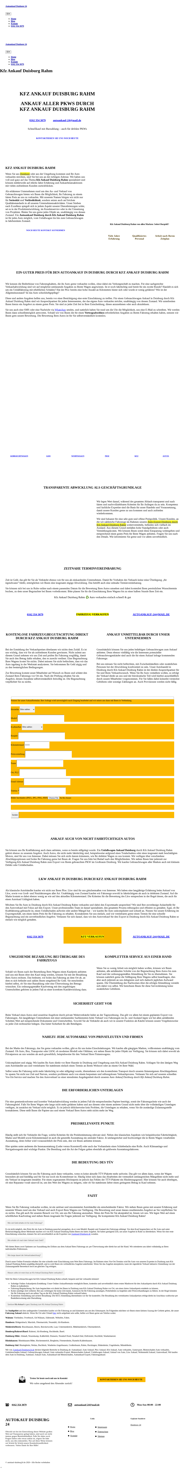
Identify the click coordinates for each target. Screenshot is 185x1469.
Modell (14, 718)
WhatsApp (60, 309)
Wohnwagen (77, 456)
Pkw (107, 456)
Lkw (48, 456)
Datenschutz (103, 1432)
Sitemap (101, 1436)
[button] (1, 1468)
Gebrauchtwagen (19, 456)
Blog (13, 21)
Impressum (102, 1427)
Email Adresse (17, 781)
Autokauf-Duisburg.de (81, 1234)
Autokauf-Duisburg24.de (23, 1350)
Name (14, 763)
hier (54, 1313)
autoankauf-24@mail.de (67, 120)
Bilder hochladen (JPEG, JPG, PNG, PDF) (29, 798)
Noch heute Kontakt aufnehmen (45, 230)
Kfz (137, 456)
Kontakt (14, 23)
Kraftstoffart (16, 727)
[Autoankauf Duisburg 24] (10, 37)
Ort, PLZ (15, 772)
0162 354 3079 (17, 26)
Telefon (15, 790)
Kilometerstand (17, 745)
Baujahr (14, 735)
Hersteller (15, 709)
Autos (166, 456)
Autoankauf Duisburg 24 (16, 6)
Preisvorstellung (18, 754)
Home (13, 19)
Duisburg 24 (136, 1425)
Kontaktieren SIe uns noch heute (57, 138)
